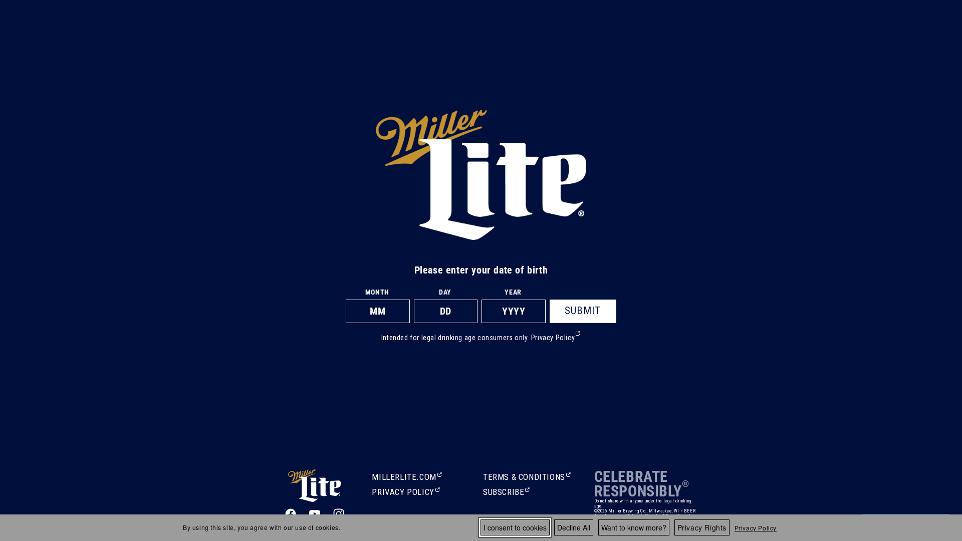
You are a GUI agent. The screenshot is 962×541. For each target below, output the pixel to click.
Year (513, 292)
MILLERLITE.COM (404, 477)
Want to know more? (633, 527)
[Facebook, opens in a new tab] (291, 514)
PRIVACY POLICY (403, 492)
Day (445, 292)
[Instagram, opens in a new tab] (339, 514)
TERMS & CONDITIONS (524, 477)
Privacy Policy (756, 527)
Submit (583, 311)
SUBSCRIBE (504, 492)
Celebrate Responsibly (638, 483)
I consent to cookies (515, 527)
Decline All (573, 527)
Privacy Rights (702, 527)
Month (377, 292)
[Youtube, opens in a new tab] (315, 514)
